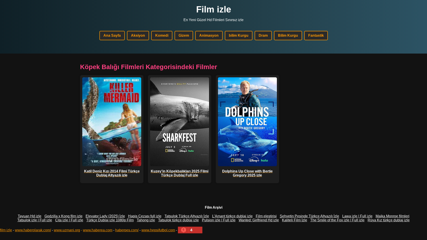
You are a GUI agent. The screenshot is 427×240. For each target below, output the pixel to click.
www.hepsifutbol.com (158, 230)
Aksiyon (138, 35)
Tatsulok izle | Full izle (34, 220)
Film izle (213, 9)
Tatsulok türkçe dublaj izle (178, 220)
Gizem (184, 35)
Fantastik (316, 35)
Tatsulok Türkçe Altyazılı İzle (187, 216)
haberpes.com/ (127, 230)
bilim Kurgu (238, 35)
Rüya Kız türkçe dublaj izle (389, 220)
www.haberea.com (97, 230)
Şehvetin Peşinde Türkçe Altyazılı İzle (309, 216)
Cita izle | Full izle (69, 220)
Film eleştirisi (266, 216)
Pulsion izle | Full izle (219, 220)
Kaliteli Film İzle (294, 220)
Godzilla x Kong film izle (63, 216)
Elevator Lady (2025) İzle (105, 216)
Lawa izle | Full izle (357, 216)
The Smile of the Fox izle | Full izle (337, 220)
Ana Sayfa (112, 35)
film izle (6, 230)
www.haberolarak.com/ (33, 230)
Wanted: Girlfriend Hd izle (259, 220)
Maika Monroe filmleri (392, 216)
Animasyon (209, 35)
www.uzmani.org (67, 230)
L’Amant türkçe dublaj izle (232, 216)
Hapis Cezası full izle (144, 216)
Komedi (161, 35)
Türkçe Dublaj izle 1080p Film (110, 220)
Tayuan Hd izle (29, 216)
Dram (263, 35)
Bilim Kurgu (288, 35)
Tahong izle (146, 220)
